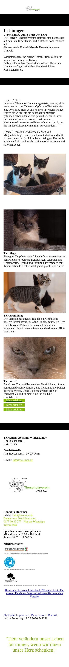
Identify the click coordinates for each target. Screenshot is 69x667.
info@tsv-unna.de (23, 459)
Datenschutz (38, 615)
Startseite (9, 615)
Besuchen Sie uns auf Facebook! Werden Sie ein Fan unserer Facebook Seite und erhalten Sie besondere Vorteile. (34, 593)
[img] (34, 9)
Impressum (22, 615)
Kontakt (52, 615)
